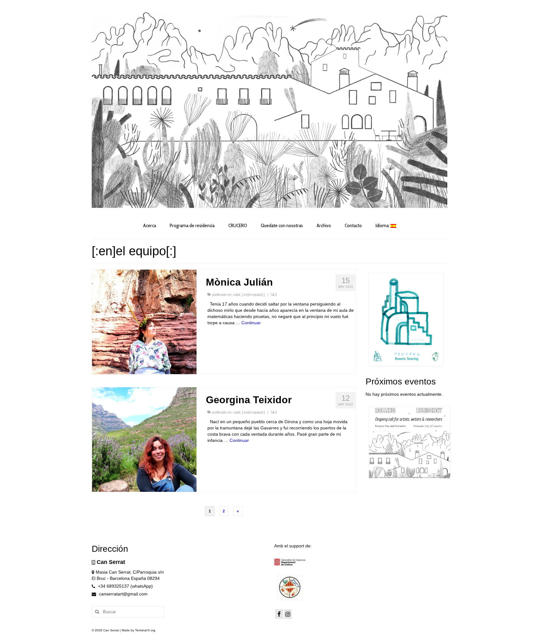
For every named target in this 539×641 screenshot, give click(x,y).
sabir (236, 294)
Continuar (251, 322)
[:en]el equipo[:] (253, 294)
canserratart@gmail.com (123, 593)
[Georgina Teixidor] (144, 439)
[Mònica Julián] (144, 321)
